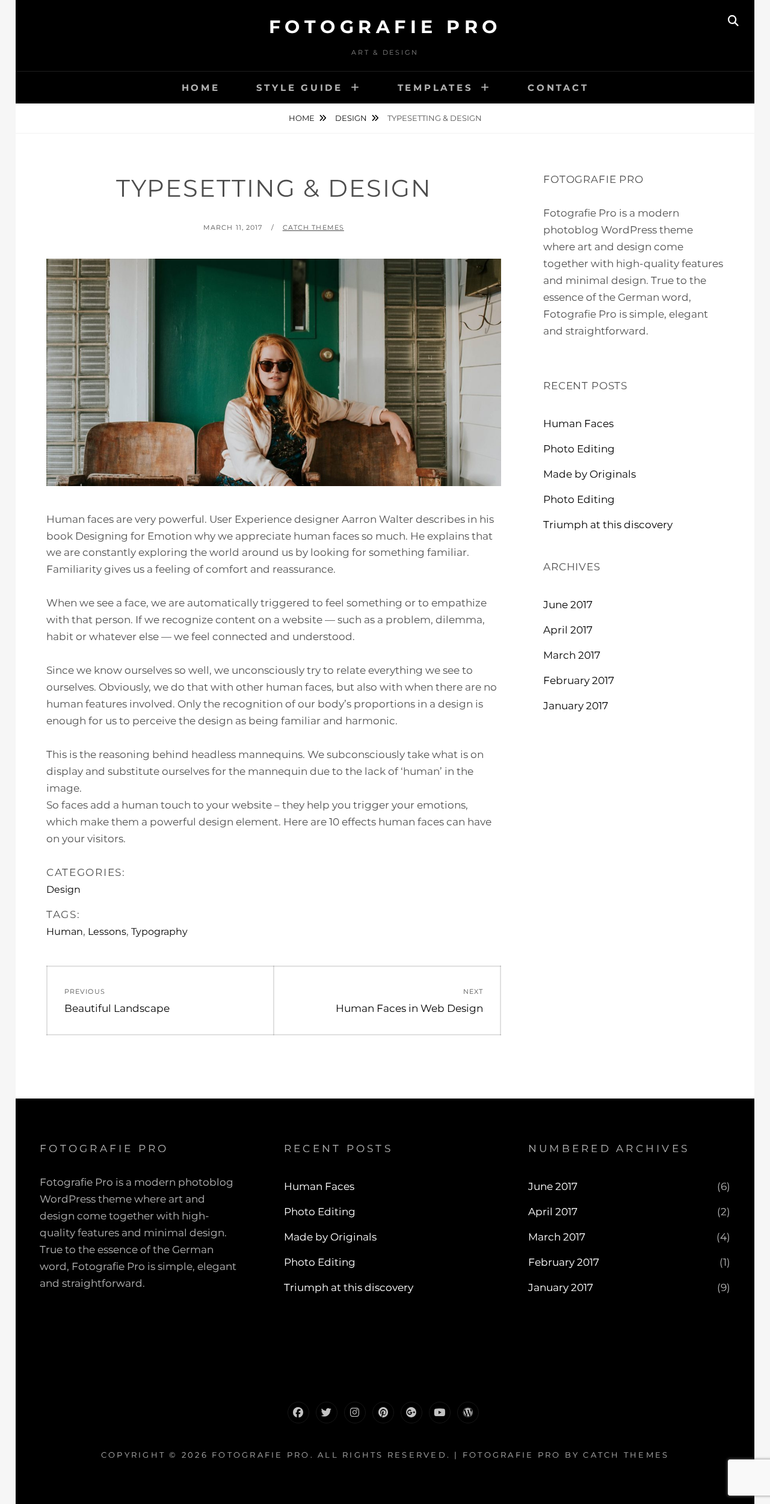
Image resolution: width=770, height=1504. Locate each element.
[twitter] (326, 1412)
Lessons (107, 931)
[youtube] (440, 1412)
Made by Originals (589, 474)
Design (351, 118)
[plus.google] (411, 1412)
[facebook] (298, 1412)
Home (201, 87)
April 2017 (568, 630)
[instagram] (355, 1412)
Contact (558, 87)
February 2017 (578, 680)
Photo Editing (579, 449)
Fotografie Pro (385, 27)
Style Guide (299, 87)
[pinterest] (383, 1412)
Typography (159, 931)
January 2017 (575, 706)
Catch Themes (313, 227)
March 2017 (571, 655)
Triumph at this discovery (608, 525)
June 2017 (568, 605)
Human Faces (578, 424)
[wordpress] (468, 1412)
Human (64, 931)
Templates (435, 87)
